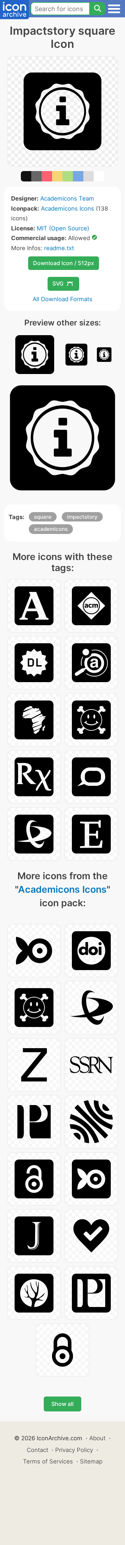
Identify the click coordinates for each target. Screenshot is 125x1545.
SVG (58, 283)
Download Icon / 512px (63, 263)
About (97, 1438)
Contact (37, 1449)
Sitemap (91, 1461)
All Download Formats (62, 299)
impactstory (82, 516)
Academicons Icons (67, 208)
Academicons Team (67, 198)
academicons (51, 529)
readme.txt (59, 248)
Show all (62, 1403)
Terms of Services (48, 1461)
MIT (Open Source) (63, 228)
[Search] (97, 8)
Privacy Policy (74, 1449)
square (42, 516)
